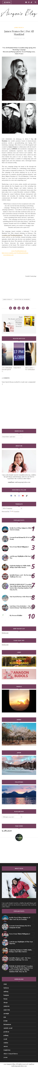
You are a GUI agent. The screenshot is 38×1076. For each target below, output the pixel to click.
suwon (6, 1046)
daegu (5, 1002)
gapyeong (7, 1010)
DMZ (5, 984)
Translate (16, 511)
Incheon (6, 988)
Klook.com (5, 633)
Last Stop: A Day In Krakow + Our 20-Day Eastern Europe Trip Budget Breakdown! (23, 607)
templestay (7, 1050)
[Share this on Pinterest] (19, 308)
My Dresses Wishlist (16, 615)
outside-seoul (8, 1028)
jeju (5, 1017)
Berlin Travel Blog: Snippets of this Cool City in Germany (19, 918)
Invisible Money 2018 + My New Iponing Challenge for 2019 (20, 959)
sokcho (6, 1043)
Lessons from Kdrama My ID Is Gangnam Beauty (20, 926)
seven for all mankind (22, 299)
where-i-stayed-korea (11, 1054)
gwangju (6, 1013)
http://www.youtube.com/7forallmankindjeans (15, 253)
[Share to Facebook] (10, 308)
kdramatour (7, 1024)
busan (5, 999)
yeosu (5, 1057)
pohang (6, 1035)
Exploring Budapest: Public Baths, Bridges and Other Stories (20, 566)
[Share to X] (14, 308)
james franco (19, 27)
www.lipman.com (8, 255)
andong (6, 991)
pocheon (6, 1032)
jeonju (5, 1021)
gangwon (6, 1006)
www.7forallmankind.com (18, 251)
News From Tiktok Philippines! (19, 547)
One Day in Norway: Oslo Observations (22, 596)
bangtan (6, 995)
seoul (5, 1039)
